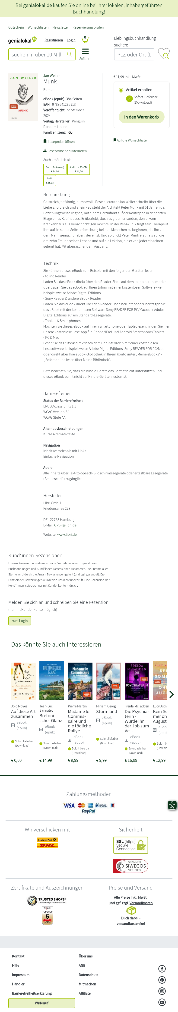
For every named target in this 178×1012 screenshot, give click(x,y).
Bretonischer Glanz (50, 717)
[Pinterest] (162, 980)
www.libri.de (67, 534)
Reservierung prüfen (88, 27)
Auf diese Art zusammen (23, 713)
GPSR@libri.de (65, 525)
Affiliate (85, 993)
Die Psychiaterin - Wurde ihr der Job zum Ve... (137, 721)
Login (71, 40)
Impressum (20, 974)
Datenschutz (88, 974)
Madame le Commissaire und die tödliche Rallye (79, 721)
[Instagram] (162, 991)
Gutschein (16, 27)
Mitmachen (87, 984)
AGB (82, 965)
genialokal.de (37, 5)
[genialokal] (22, 39)
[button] (85, 56)
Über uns (86, 956)
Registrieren (53, 40)
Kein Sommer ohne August (163, 716)
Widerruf (41, 1003)
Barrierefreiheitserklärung (32, 993)
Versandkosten (141, 902)
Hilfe (15, 965)
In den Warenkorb (141, 117)
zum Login (20, 620)
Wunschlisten (38, 27)
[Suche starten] (69, 54)
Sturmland (106, 711)
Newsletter (60, 27)
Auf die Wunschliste (131, 140)
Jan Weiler (51, 75)
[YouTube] (162, 1003)
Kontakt (18, 956)
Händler (18, 984)
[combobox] (36, 54)
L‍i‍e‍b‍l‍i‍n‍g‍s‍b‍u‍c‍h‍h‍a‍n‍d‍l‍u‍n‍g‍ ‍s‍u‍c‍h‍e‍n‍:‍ (135, 41)
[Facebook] (162, 969)
